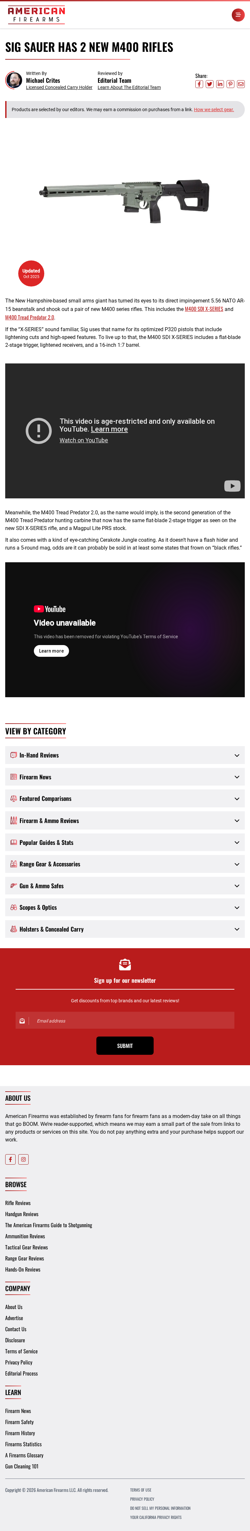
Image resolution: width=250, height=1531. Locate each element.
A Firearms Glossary (24, 1455)
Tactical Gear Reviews (26, 1247)
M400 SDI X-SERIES (204, 309)
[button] (48, 80)
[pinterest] (230, 84)
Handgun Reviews (21, 1214)
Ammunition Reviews (25, 1236)
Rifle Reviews (18, 1203)
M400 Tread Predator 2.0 (29, 317)
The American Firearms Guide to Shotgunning (48, 1225)
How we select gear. (214, 109)
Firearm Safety (19, 1422)
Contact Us (15, 1329)
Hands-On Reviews (22, 1269)
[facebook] (199, 84)
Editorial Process (21, 1373)
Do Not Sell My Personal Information (160, 1508)
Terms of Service (21, 1351)
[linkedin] (220, 84)
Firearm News (18, 1411)
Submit (125, 1046)
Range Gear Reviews (24, 1258)
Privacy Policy (18, 1362)
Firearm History (20, 1433)
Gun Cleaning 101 (21, 1466)
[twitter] (210, 84)
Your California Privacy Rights (156, 1517)
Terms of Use (140, 1490)
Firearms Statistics (23, 1444)
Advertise (14, 1318)
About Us (13, 1307)
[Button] (238, 15)
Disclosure (15, 1340)
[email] (241, 84)
